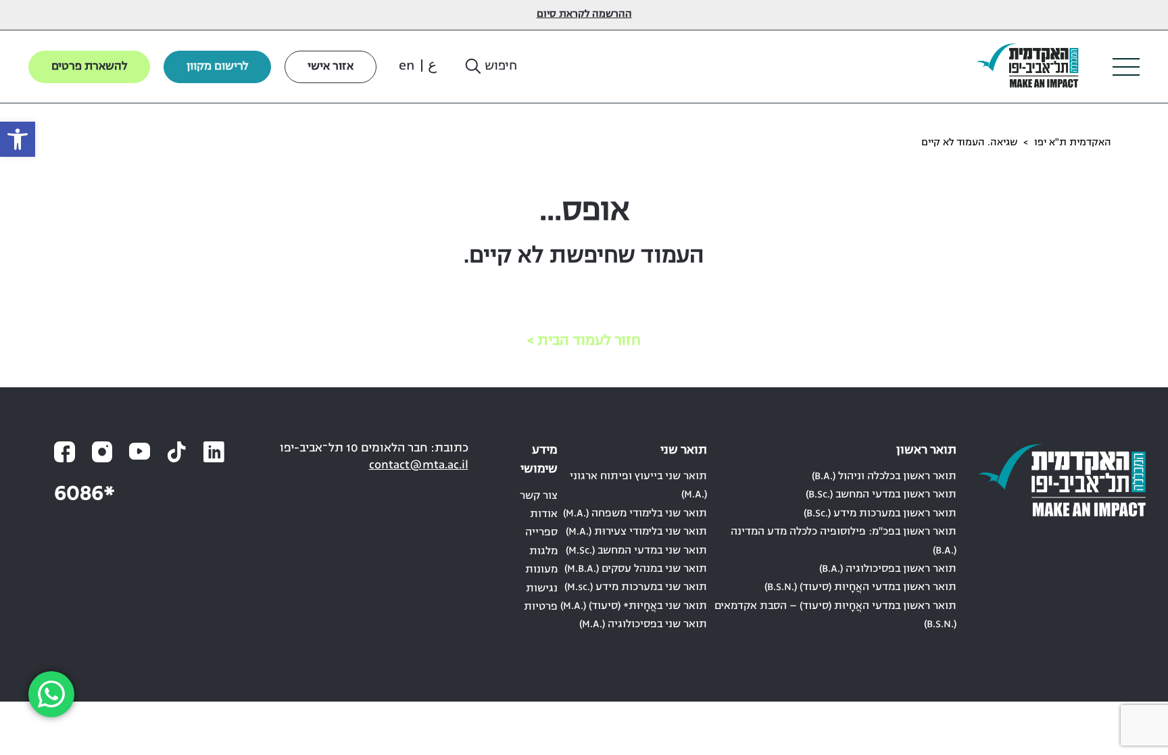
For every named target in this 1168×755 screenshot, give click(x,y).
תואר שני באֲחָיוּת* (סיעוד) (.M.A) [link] (633, 606)
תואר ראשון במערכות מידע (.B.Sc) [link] (880, 513)
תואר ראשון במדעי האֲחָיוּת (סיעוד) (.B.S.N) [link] (860, 587)
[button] (490, 66)
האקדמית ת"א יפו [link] (1072, 143)
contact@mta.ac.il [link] (418, 465)
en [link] (406, 66)
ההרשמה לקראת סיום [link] (584, 14)
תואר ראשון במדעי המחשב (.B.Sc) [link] (881, 495)
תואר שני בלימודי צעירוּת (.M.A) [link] (636, 532)
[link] (17, 139)
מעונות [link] (541, 570)
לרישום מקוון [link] (217, 66)
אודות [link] (544, 514)
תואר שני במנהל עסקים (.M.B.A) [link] (635, 569)
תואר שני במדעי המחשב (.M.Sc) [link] (636, 551)
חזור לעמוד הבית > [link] (584, 341)
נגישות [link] (542, 588)
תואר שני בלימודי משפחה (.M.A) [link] (635, 513)
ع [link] (432, 66)
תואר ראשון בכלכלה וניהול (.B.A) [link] (884, 476)
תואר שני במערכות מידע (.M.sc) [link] (635, 587)
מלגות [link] (543, 551)
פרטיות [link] (541, 607)
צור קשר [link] (539, 496)
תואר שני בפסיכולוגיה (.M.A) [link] (643, 624)
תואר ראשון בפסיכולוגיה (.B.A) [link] (887, 569)
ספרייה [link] (541, 532)
